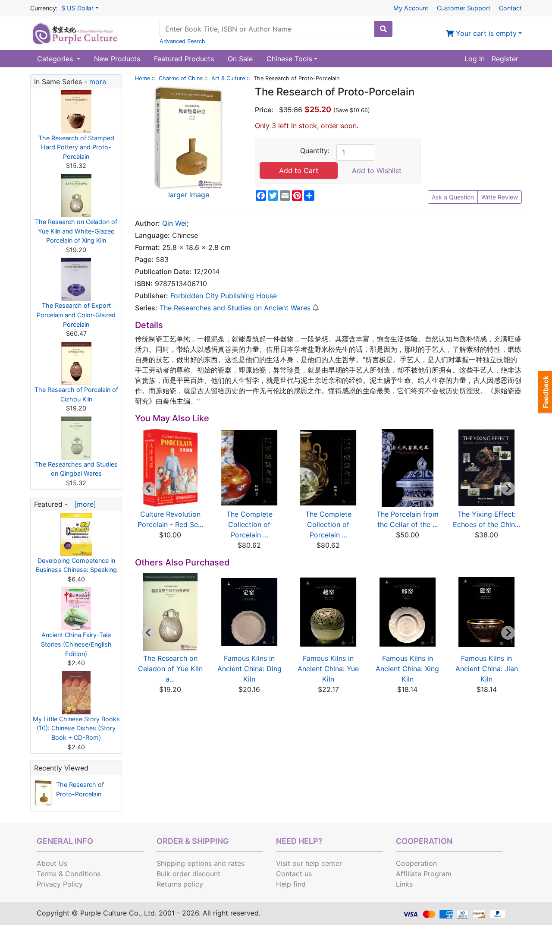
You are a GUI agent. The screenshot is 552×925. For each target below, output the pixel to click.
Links (404, 884)
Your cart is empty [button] (485, 33)
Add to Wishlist (376, 170)
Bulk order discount (188, 873)
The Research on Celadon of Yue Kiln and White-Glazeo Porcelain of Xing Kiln (76, 231)
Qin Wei (174, 223)
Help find (291, 884)
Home (142, 78)
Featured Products (184, 58)
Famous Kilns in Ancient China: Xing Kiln (407, 668)
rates (236, 863)
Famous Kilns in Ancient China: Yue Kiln (328, 668)
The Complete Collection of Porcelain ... (249, 524)
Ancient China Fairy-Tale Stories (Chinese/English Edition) (76, 644)
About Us (52, 863)
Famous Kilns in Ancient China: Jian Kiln (486, 668)
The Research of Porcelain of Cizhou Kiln (76, 394)
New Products (117, 58)
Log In (474, 58)
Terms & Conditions (68, 873)
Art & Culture (228, 78)
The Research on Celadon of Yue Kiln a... (170, 668)
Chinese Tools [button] (289, 58)
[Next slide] (508, 489)
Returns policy (180, 884)
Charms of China (181, 78)
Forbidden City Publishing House (223, 295)
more (97, 81)
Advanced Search (182, 41)
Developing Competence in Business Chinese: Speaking (76, 565)
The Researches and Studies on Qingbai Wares (76, 469)
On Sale (240, 58)
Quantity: (314, 150)
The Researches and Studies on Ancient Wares (235, 307)
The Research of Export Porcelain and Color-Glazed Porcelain (76, 315)
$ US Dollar (77, 8)
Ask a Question (453, 197)
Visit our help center (309, 863)
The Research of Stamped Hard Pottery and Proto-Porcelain (76, 147)
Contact (510, 8)
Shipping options (184, 863)
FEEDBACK (544, 392)
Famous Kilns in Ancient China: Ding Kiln (249, 668)
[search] (383, 29)
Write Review (499, 197)
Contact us (294, 873)
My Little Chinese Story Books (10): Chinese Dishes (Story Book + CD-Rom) (76, 728)
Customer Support (463, 8)
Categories (56, 58)
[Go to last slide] (149, 489)
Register (505, 58)
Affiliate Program (424, 873)
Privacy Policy (60, 884)
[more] (83, 504)
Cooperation (416, 863)
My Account (410, 8)
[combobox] (267, 29)
